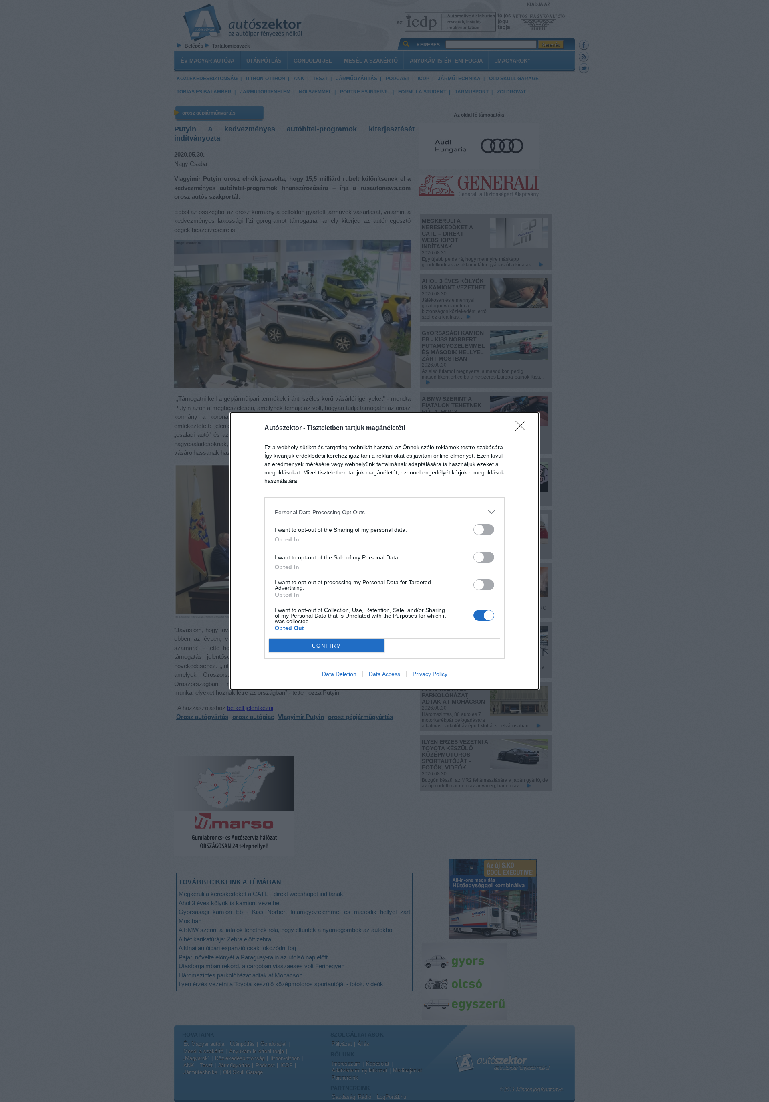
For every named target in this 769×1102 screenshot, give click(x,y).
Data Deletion (339, 674)
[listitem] (384, 512)
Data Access (384, 674)
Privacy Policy (430, 674)
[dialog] (384, 551)
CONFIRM (327, 646)
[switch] (483, 529)
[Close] (523, 428)
